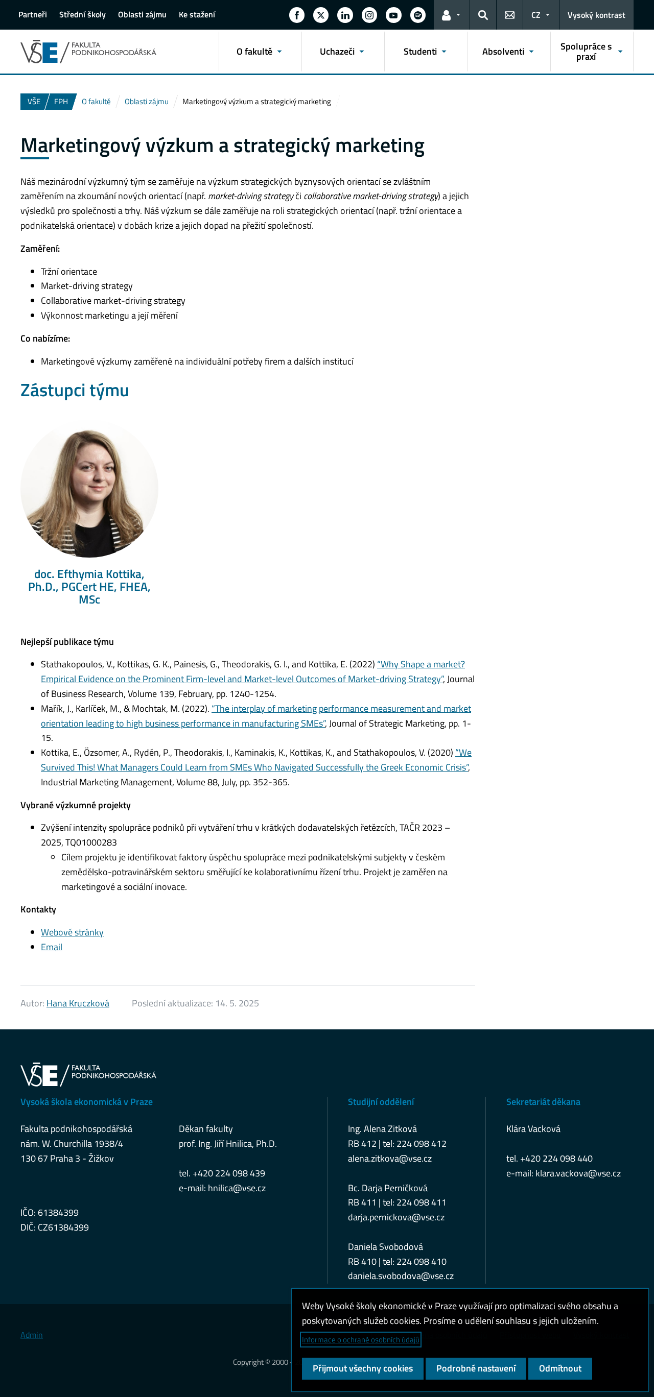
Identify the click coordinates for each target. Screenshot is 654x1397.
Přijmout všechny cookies (363, 1368)
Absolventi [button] (503, 51)
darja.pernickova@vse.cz (396, 1217)
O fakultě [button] (254, 51)
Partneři (32, 14)
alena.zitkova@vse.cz (390, 1158)
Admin (31, 1335)
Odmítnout (560, 1368)
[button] (297, 14)
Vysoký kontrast (596, 15)
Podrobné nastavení (476, 1368)
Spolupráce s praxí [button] (586, 51)
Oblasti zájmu (142, 14)
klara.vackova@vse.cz (578, 1173)
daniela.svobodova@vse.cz (401, 1276)
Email (51, 947)
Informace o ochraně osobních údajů (360, 1339)
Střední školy (82, 14)
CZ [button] (536, 15)
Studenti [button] (420, 51)
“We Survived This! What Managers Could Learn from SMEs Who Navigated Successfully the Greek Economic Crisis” (256, 759)
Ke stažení (197, 14)
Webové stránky (72, 932)
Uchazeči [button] (337, 51)
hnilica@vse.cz (237, 1188)
